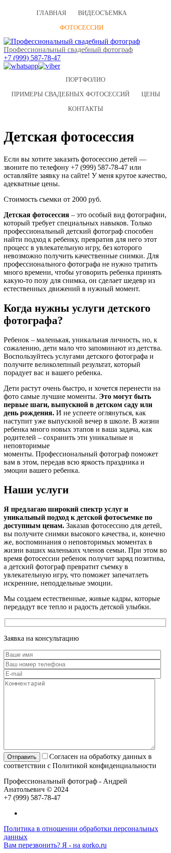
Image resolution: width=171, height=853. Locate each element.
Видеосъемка (102, 13)
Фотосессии (82, 27)
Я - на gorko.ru (83, 845)
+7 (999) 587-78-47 (32, 58)
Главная (51, 13)
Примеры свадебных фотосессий (70, 94)
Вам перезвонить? (32, 845)
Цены (150, 94)
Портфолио (85, 79)
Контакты (85, 108)
